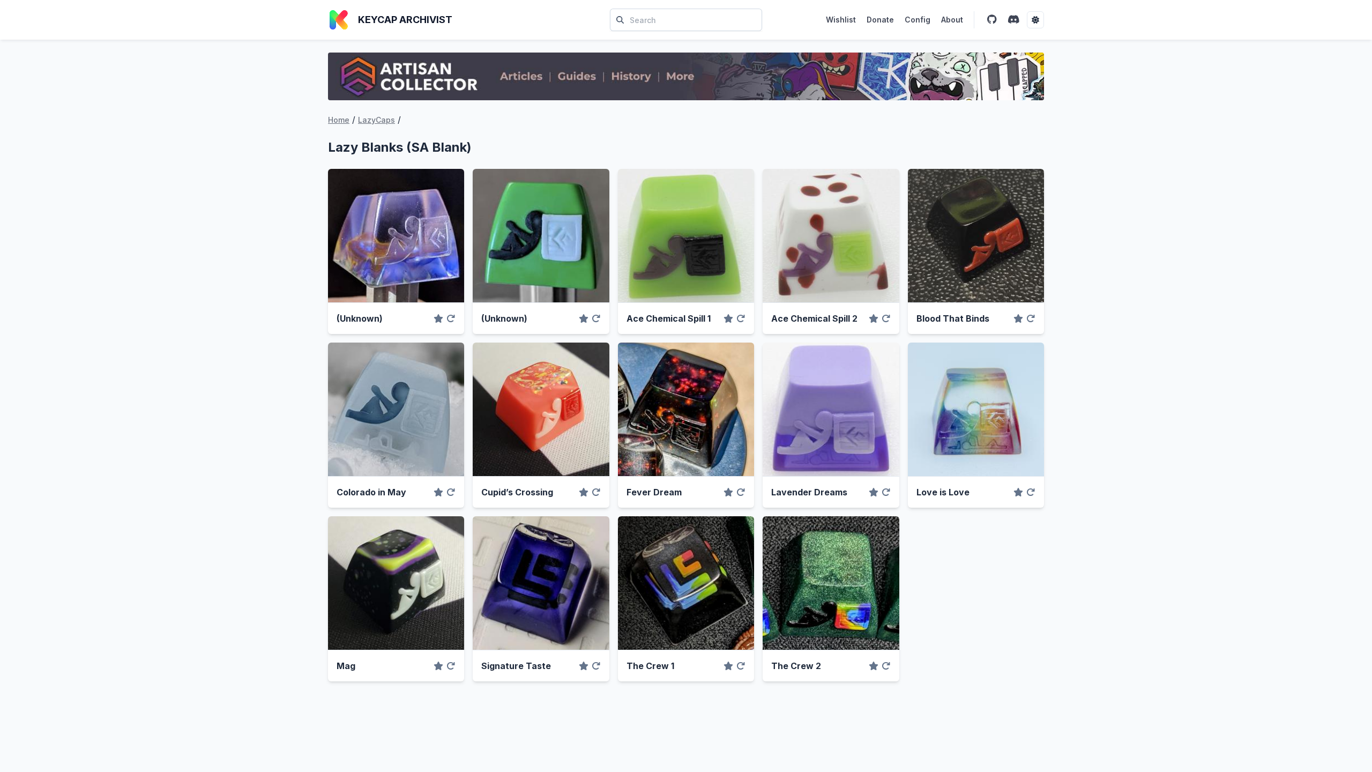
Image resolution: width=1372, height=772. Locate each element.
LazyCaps (376, 119)
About (952, 19)
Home (338, 119)
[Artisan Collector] (686, 76)
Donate (880, 19)
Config (917, 19)
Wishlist (841, 19)
